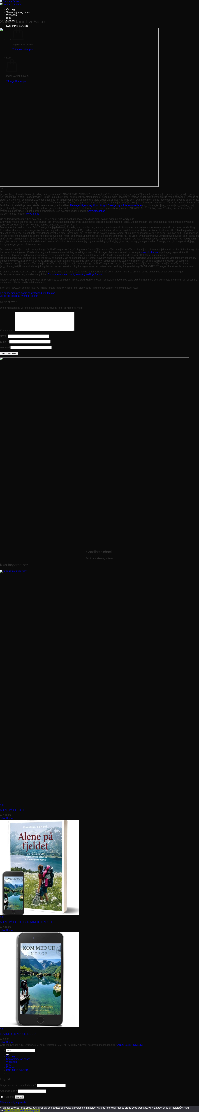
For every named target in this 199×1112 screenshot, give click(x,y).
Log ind (19, 1097)
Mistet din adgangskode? (14, 1102)
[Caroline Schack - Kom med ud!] (10, 2)
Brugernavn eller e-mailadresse (18, 1085)
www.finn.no (32, 213)
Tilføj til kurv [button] (6, 818)
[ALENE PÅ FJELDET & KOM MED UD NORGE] (39, 914)
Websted (5, 347)
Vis (2, 804)
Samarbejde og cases (18, 12)
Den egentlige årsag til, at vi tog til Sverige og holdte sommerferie (106, 205)
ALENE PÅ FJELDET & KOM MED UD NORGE (26, 922)
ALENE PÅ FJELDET (12, 810)
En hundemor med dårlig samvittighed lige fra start (75, 274)
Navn (3, 336)
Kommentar (7, 330)
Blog (8, 17)
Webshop (11, 15)
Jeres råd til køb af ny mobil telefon (19, 296)
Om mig (10, 9)
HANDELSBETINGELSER (130, 1045)
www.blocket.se (96, 211)
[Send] (7, 1054)
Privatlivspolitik (31, 1110)
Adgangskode (8, 1091)
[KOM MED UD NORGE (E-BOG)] (39, 1026)
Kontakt (10, 1067)
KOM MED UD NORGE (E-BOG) (18, 1034)
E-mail (4, 341)
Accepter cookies (13, 1110)
